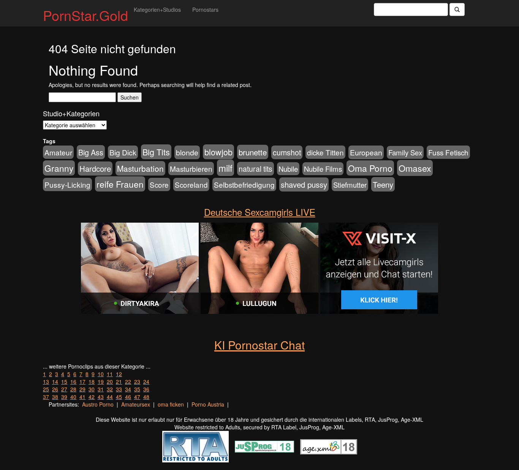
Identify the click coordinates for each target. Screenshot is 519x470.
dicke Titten (325, 152)
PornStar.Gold (85, 15)
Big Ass (90, 152)
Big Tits (156, 152)
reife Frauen (120, 184)
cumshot (287, 152)
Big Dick (122, 152)
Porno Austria (207, 404)
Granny (58, 168)
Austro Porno (98, 404)
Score (159, 184)
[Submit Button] (457, 9)
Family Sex (405, 152)
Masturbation (140, 168)
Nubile (288, 169)
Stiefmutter (350, 185)
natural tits (255, 168)
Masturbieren (191, 168)
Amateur (58, 152)
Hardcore (95, 168)
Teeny (383, 184)
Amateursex (135, 404)
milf (225, 167)
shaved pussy (304, 184)
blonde (187, 152)
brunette (253, 152)
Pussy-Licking (67, 184)
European (366, 152)
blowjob (218, 152)
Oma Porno (370, 168)
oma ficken (171, 404)
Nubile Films (323, 169)
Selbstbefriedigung (244, 184)
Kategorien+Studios (157, 9)
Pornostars (205, 9)
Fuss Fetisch (448, 152)
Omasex (415, 167)
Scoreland (191, 184)
